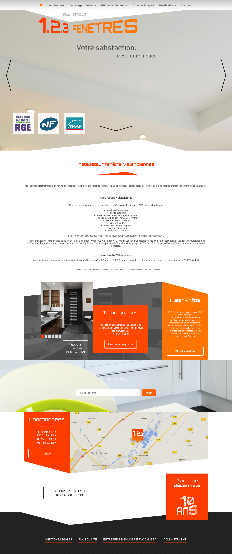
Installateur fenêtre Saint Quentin (146, 269)
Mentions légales (58, 539)
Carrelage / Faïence (83, 5)
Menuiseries (55, 5)
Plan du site (87, 539)
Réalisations (167, 5)
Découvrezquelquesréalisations (75, 348)
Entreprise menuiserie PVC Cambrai (130, 539)
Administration (175, 539)
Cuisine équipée (143, 5)
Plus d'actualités (185, 351)
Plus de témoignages (120, 344)
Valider (149, 392)
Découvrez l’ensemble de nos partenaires (71, 493)
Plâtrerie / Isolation (114, 5)
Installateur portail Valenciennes (85, 269)
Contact (186, 5)
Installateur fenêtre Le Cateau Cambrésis (115, 269)
